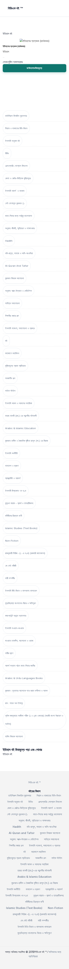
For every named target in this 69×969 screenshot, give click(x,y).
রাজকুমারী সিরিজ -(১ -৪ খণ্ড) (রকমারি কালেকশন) (25, 553)
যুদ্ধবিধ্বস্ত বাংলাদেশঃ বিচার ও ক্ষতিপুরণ (20, 603)
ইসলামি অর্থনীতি (11, 453)
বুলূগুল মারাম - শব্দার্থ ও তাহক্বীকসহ (19, 503)
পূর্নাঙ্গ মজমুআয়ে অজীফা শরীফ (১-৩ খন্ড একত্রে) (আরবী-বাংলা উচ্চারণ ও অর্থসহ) (34, 719)
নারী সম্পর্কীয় (10, 578)
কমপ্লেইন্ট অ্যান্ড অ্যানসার (15, 615)
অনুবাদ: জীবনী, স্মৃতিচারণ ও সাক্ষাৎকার (20, 228)
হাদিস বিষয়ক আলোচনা (14, 736)
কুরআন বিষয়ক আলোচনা (14, 278)
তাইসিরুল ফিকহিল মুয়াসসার (16, 115)
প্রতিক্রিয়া (33, 956)
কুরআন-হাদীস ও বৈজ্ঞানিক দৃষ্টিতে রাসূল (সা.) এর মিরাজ (26, 440)
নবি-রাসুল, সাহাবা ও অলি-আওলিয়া (19, 253)
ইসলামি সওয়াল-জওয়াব (14, 628)
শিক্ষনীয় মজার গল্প (12, 315)
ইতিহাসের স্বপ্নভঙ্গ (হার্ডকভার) (14, 46)
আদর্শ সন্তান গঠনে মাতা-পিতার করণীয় (20, 665)
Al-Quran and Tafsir (16, 265)
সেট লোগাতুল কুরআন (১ (14, 203)
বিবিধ (7, 153)
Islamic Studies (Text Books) (21, 528)
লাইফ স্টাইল (10, 390)
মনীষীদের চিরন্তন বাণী (13, 515)
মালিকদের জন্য (55, 951)
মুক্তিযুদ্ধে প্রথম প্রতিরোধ (15, 365)
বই (6, 340)
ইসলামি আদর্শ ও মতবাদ (14, 190)
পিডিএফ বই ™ (34, 782)
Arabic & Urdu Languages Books (24, 678)
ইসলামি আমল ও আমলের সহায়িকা (18, 403)
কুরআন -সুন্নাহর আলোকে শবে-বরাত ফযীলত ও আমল (26, 690)
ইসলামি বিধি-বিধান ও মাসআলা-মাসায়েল (21, 590)
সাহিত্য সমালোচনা (12, 303)
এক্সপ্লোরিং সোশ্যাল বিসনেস (16, 165)
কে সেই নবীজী (10, 565)
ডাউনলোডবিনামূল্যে (34, 68)
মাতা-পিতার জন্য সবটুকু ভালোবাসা (18, 215)
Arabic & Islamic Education (20, 428)
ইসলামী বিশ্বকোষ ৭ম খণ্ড (15, 490)
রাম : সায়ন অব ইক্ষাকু (14, 703)
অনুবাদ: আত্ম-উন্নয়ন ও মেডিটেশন (18, 290)
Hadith (9, 240)
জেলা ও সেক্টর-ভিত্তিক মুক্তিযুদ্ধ (18, 178)
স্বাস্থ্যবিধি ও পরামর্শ (12, 478)
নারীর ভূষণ (9, 653)
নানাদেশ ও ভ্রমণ (12, 465)
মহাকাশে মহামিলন (12, 353)
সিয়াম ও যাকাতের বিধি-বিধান (16, 128)
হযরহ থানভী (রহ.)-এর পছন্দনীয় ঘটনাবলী (21, 415)
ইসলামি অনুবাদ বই (12, 140)
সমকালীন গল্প (10, 378)
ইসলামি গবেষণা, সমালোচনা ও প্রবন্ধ (20, 328)
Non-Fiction (11, 540)
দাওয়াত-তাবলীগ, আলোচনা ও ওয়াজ (19, 640)
